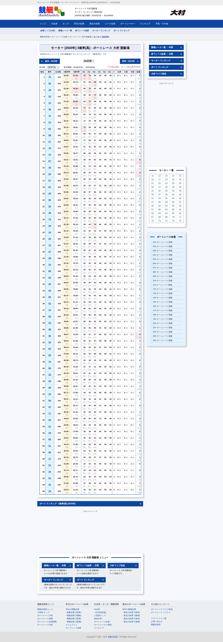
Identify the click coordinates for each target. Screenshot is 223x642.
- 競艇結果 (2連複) (73, 622)
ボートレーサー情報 (103, 625)
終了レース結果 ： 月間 (88, 565)
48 (49, 329)
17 (49, 458)
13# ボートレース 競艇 (162, 293)
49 (49, 213)
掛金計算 (98, 618)
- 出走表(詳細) (100, 612)
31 (49, 446)
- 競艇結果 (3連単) (73, 612)
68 (49, 439)
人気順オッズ (100, 615)
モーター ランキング (101, 30)
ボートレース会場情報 (47, 622)
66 (49, 368)
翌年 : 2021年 (128, 61)
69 (49, 271)
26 (49, 174)
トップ (43, 24)
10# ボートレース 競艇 (162, 280)
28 (49, 387)
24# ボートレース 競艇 (162, 340)
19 (49, 433)
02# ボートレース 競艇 (162, 246)
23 (49, 122)
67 (49, 161)
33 (49, 394)
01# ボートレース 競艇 (162, 242)
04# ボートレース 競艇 (162, 255)
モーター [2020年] (101, 37)
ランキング (99, 628)
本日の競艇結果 (72, 609)
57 (49, 180)
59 (49, 400)
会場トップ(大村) (47, 30)
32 (49, 374)
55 (49, 297)
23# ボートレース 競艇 (162, 336)
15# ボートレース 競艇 (162, 302)
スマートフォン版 (158, 618)
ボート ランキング (122, 30)
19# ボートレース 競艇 (162, 319)
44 (49, 226)
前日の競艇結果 (129, 609)
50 (49, 83)
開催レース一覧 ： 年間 (55, 565)
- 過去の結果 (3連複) (131, 615)
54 (49, 478)
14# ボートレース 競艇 (162, 297)
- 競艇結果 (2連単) (73, 618)
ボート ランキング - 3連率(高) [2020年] (57, 503)
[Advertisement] (90, 531)
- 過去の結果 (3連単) (131, 612)
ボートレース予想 (45, 615)
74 (49, 361)
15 (49, 264)
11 (50, 245)
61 (49, 187)
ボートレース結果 (73, 628)
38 (49, 258)
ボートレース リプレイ (161, 612)
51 (49, 465)
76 (49, 148)
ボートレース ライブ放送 (162, 609)
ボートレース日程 (45, 625)
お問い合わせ (156, 621)
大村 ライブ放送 (117, 565)
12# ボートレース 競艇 (162, 289)
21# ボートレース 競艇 (162, 327)
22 (49, 284)
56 (49, 452)
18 (49, 90)
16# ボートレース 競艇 (162, 306)
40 (49, 290)
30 (49, 206)
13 (49, 310)
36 (49, 109)
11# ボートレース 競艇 (162, 285)
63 (49, 355)
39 (49, 167)
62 (49, 128)
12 (49, 103)
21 (49, 426)
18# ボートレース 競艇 (162, 315)
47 (49, 407)
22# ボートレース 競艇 (162, 332)
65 (49, 348)
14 (49, 232)
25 (49, 277)
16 (49, 491)
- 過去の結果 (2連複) (131, 622)
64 (49, 316)
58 (49, 135)
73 (49, 219)
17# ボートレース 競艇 (162, 310)
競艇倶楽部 (45, 37)
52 (49, 303)
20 (49, 238)
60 (49, 200)
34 (49, 342)
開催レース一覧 (65, 30)
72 (49, 116)
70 (49, 154)
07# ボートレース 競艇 (162, 268)
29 (49, 381)
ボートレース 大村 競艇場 (80, 37)
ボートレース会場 (59, 37)
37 (49, 141)
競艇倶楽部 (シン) (45, 609)
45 (49, 193)
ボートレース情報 (45, 618)
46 (49, 336)
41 (49, 484)
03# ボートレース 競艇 (162, 251)
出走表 (97, 609)
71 (49, 413)
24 (49, 471)
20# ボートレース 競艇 (162, 323)
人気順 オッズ (43, 612)
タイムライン (71, 625)
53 (49, 420)
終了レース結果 (82, 30)
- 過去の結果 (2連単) (131, 618)
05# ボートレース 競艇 (162, 259)
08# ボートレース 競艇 (162, 272)
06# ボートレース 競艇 (162, 263)
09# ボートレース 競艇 (162, 276)
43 (49, 323)
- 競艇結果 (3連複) (73, 615)
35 (49, 96)
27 (49, 251)
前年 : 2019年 (51, 61)
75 (49, 77)
